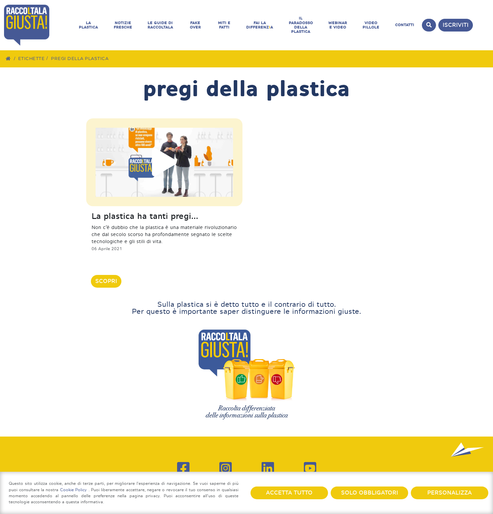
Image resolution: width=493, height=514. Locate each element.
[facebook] (183, 468)
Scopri (106, 281)
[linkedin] (268, 468)
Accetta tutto (289, 493)
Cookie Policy (74, 489)
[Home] (8, 58)
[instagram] (225, 468)
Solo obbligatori (369, 493)
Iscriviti (456, 25)
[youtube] (310, 468)
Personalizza (449, 493)
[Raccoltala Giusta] (37, 25)
